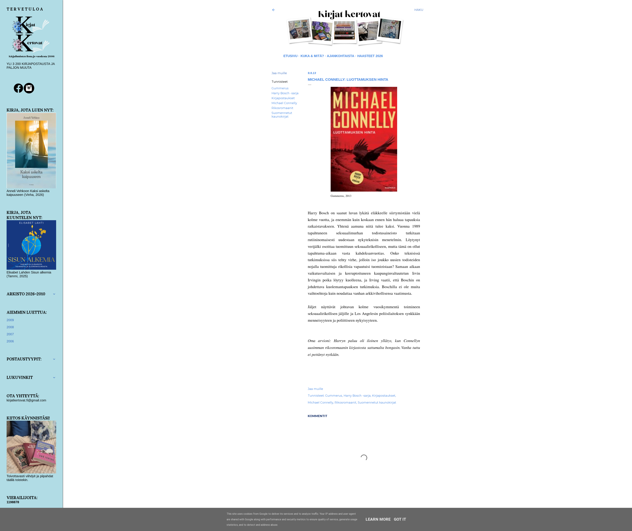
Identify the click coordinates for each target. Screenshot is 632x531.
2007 (10, 334)
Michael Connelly (284, 103)
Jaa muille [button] (279, 73)
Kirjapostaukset (283, 98)
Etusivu (290, 56)
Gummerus (280, 88)
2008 (10, 327)
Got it (400, 519)
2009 (10, 320)
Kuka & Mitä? (312, 56)
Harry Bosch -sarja (285, 93)
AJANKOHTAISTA (340, 56)
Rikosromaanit (282, 108)
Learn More (378, 519)
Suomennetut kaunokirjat (282, 114)
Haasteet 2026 (370, 56)
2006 (10, 341)
